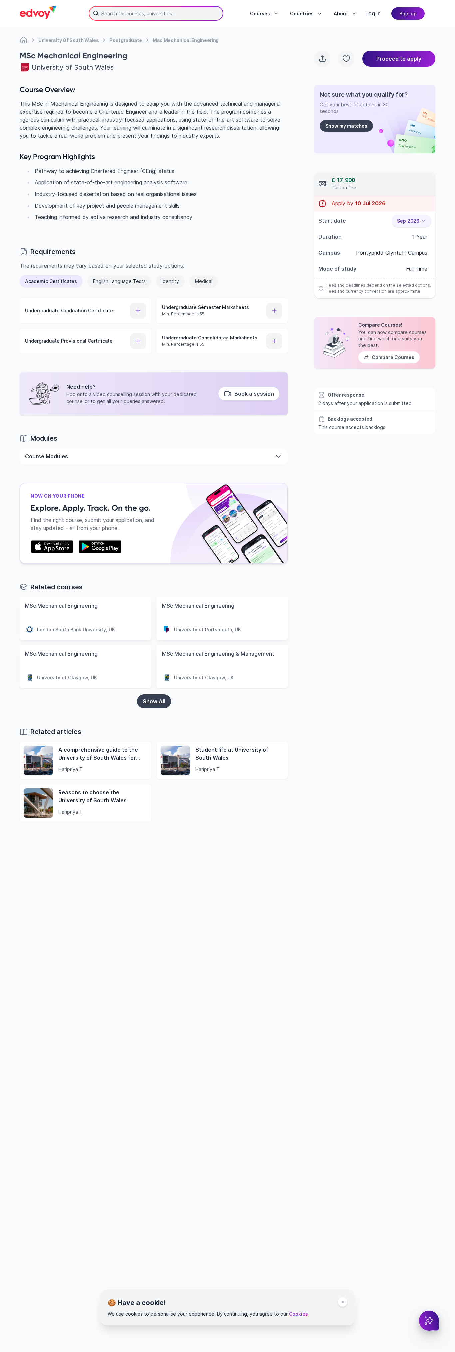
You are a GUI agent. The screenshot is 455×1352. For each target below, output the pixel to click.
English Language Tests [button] (119, 281)
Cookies (298, 1314)
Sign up (408, 13)
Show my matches (346, 126)
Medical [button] (203, 281)
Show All (154, 701)
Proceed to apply (398, 58)
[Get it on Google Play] (100, 546)
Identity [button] (170, 281)
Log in (373, 13)
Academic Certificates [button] (51, 281)
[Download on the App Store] (52, 546)
